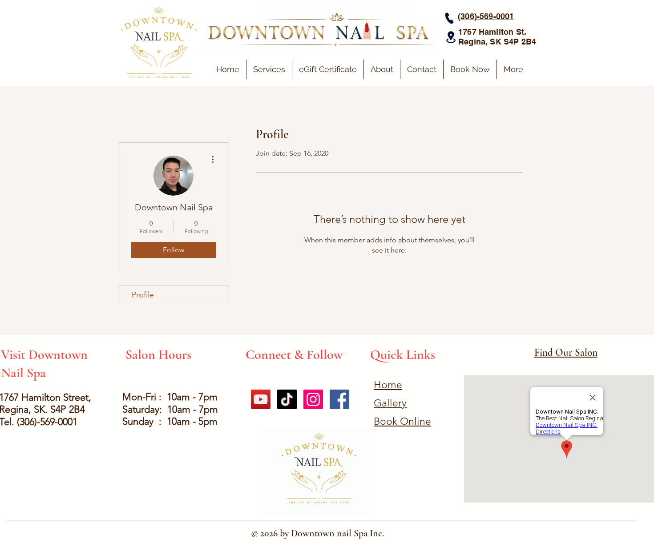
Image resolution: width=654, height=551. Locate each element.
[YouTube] (260, 399)
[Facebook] (339, 399)
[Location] (450, 37)
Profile (143, 295)
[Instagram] (313, 399)
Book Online (402, 421)
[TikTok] (287, 399)
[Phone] (449, 18)
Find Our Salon (565, 352)
